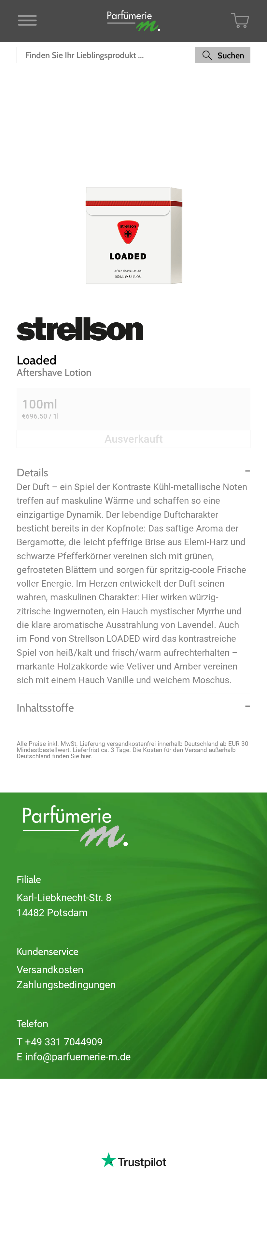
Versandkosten (50, 970)
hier (86, 756)
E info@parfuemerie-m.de (74, 1057)
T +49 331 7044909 (60, 1042)
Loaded (37, 360)
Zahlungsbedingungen (66, 985)
